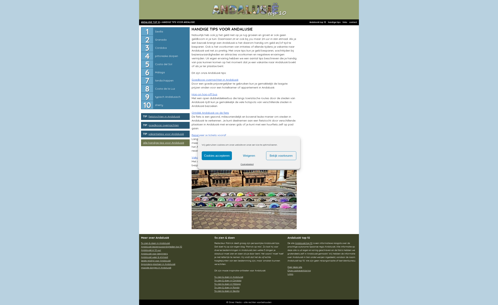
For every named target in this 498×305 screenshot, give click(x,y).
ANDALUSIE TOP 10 (150, 22)
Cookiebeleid (247, 164)
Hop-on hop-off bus (204, 94)
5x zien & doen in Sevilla (226, 290)
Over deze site (295, 267)
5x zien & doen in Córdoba (227, 280)
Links (290, 274)
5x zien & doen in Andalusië (155, 243)
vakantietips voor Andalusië (166, 134)
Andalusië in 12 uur (151, 250)
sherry (159, 105)
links (345, 22)
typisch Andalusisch (168, 97)
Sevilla (159, 31)
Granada (161, 39)
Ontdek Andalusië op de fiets (210, 112)
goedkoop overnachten (163, 125)
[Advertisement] (328, 93)
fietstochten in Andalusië (164, 116)
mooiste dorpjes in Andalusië (156, 267)
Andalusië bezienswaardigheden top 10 (161, 246)
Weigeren (249, 155)
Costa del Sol (163, 64)
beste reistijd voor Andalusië (156, 260)
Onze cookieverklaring (299, 270)
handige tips (334, 22)
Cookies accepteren (217, 155)
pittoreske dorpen (166, 56)
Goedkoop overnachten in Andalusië (215, 79)
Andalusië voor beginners (154, 253)
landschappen (164, 80)
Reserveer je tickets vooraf (209, 135)
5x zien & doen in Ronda (226, 287)
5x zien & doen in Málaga (227, 283)
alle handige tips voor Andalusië (163, 142)
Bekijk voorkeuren (281, 155)
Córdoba (161, 48)
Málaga (160, 72)
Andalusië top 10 (317, 22)
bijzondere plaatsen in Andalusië (158, 264)
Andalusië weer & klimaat (154, 257)
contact (353, 22)
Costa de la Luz (165, 88)
